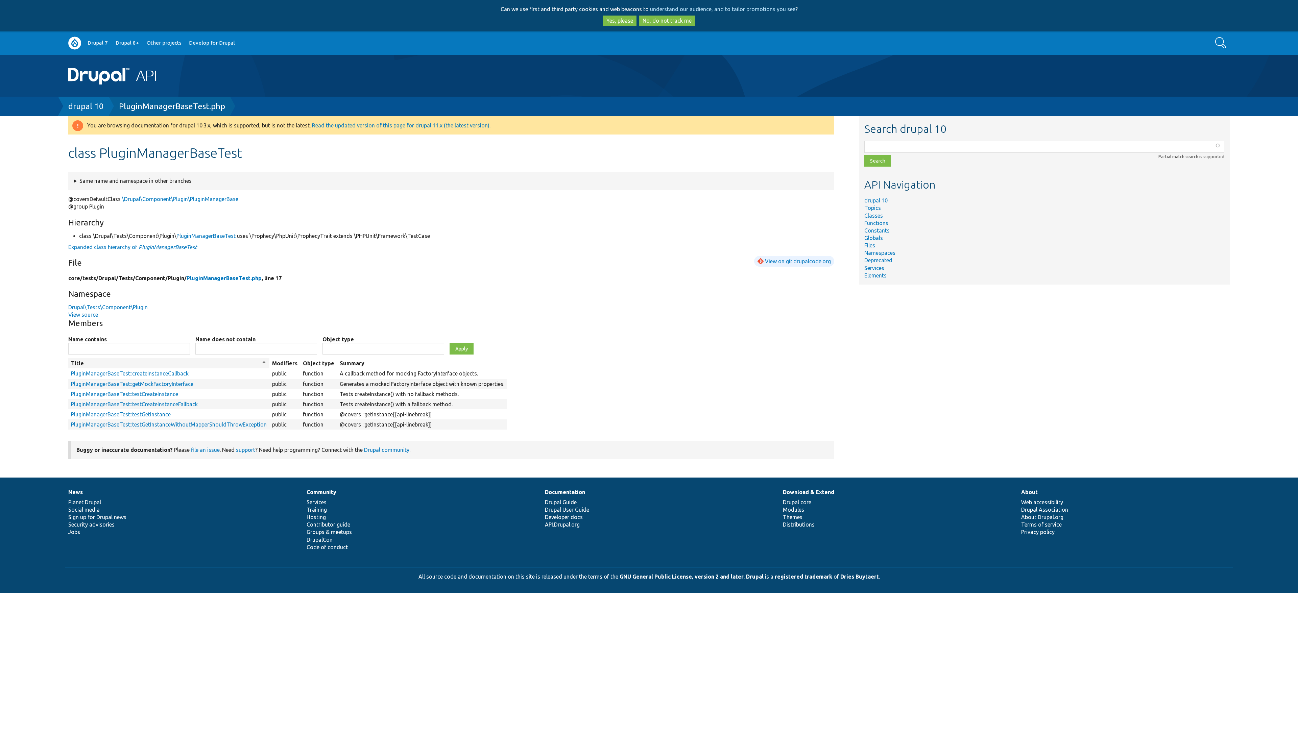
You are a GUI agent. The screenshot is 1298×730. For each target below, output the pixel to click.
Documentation (565, 492)
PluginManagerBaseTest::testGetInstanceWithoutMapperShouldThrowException (169, 424)
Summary (352, 363)
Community (321, 492)
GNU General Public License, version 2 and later (682, 577)
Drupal (755, 577)
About (1029, 492)
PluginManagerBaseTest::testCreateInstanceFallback (134, 404)
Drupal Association (1044, 510)
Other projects (164, 43)
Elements (875, 275)
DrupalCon (320, 540)
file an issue (205, 450)
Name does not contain (225, 339)
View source (83, 315)
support (245, 450)
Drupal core (797, 502)
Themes (792, 517)
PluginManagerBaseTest (206, 236)
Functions (876, 223)
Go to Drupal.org (74, 43)
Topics (872, 208)
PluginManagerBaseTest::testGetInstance (121, 414)
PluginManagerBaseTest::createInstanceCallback (130, 373)
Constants (877, 230)
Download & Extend (808, 492)
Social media (84, 510)
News (75, 492)
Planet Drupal (84, 502)
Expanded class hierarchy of (132, 247)
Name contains (87, 339)
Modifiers (284, 363)
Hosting (316, 517)
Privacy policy (1038, 532)
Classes (873, 216)
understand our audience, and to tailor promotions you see (722, 9)
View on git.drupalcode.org (798, 261)
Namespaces (879, 253)
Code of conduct (327, 547)
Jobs (74, 532)
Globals (873, 238)
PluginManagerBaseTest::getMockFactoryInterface (132, 384)
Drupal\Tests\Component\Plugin (108, 307)
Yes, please (619, 21)
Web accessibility (1042, 502)
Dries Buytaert (859, 577)
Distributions (799, 524)
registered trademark (803, 577)
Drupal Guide (561, 502)
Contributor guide (328, 524)
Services (874, 268)
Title (169, 363)
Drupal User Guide (567, 510)
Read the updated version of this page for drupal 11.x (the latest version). (401, 125)
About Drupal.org (1042, 517)
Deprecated (878, 260)
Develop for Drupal (212, 43)
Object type (338, 339)
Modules (793, 510)
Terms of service (1041, 524)
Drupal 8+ (127, 43)
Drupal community (386, 450)
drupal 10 (86, 106)
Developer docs (564, 517)
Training (317, 510)
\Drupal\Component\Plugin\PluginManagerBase (180, 199)
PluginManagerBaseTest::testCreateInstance (124, 394)
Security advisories (91, 524)
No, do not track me (667, 21)
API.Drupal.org (562, 524)
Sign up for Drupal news (97, 517)
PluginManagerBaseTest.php (172, 106)
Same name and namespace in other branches (135, 181)
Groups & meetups (329, 532)
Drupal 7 (98, 43)
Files (869, 245)
